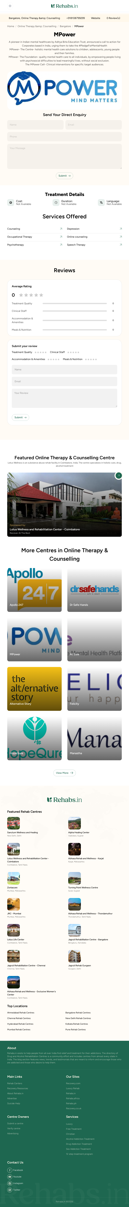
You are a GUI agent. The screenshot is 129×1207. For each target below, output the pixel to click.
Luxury (69, 1124)
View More (62, 772)
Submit (63, 175)
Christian (70, 1134)
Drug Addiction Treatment (79, 1144)
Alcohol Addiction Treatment (80, 1139)
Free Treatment (73, 1129)
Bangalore (65, 26)
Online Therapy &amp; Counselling (37, 26)
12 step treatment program (79, 1154)
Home (10, 26)
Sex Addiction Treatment (78, 1149)
